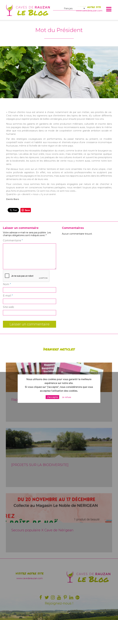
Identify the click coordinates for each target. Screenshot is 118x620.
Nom (7, 284)
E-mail (8, 295)
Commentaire (13, 240)
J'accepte (52, 397)
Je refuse (66, 397)
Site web (8, 307)
